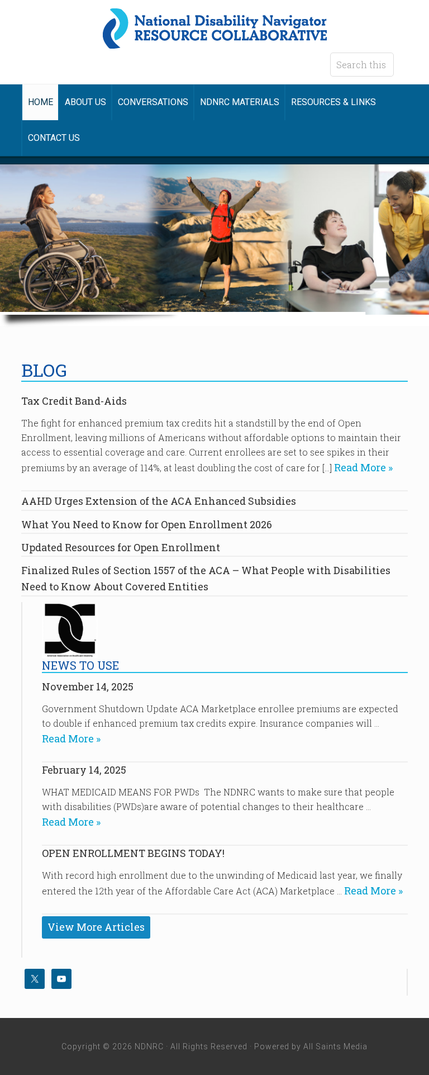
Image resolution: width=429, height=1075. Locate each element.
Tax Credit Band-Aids (74, 401)
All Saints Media (335, 1046)
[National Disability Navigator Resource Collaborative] (215, 41)
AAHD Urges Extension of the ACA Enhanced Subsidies (158, 501)
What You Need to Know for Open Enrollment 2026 (146, 524)
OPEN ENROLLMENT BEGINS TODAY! (133, 853)
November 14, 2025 (88, 686)
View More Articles (96, 927)
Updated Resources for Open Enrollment (120, 547)
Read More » (362, 467)
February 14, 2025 (84, 769)
